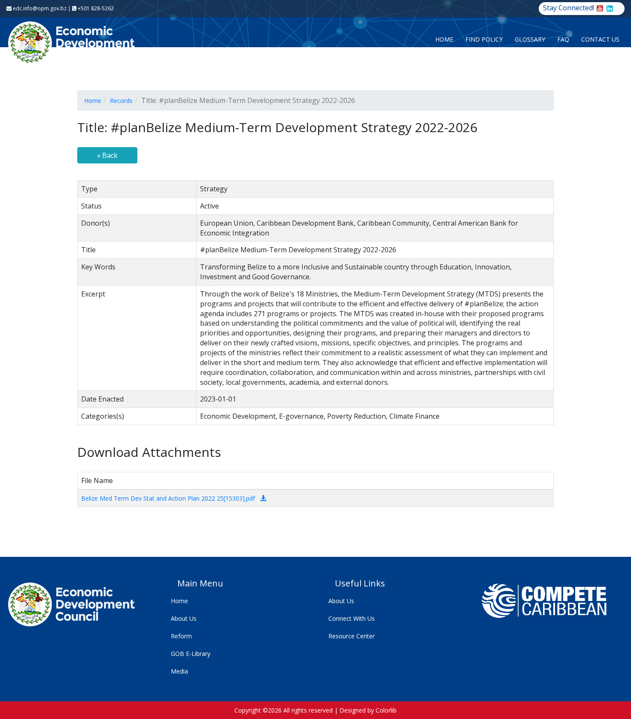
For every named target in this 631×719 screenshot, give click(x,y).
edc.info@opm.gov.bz (39, 8)
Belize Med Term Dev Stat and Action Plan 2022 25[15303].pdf (168, 498)
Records (121, 101)
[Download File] (263, 498)
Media (179, 671)
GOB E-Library (190, 654)
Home (444, 39)
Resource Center (351, 636)
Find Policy (484, 39)
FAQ (563, 39)
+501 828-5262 (95, 8)
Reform (181, 636)
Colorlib (386, 710)
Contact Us (600, 39)
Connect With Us (351, 618)
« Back (107, 155)
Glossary (530, 39)
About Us (184, 618)
